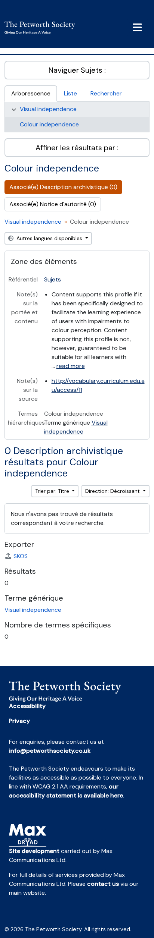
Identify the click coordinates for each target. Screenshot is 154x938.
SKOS (20, 556)
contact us (103, 884)
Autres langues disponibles (49, 238)
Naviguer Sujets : (77, 70)
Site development (34, 851)
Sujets (52, 279)
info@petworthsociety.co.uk (49, 751)
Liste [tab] (70, 93)
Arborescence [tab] (30, 93)
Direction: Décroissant (113, 491)
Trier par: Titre (53, 491)
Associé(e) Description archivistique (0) (63, 187)
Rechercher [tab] (106, 93)
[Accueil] (42, 27)
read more (70, 366)
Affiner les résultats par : (77, 147)
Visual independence (48, 109)
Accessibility (27, 706)
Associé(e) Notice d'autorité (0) (52, 204)
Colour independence (49, 124)
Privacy (19, 721)
